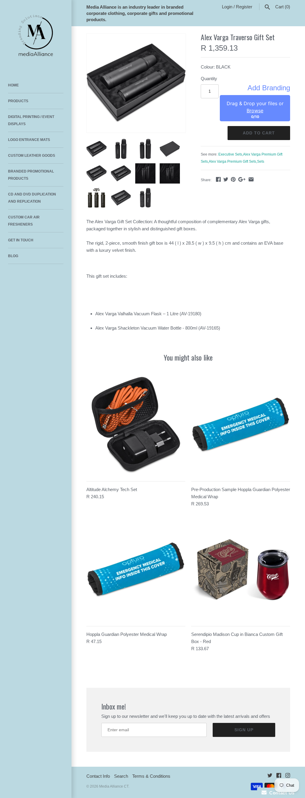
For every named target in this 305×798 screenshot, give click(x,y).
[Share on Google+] (241, 179)
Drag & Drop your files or (255, 107)
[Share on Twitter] (225, 179)
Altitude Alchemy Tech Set (111, 489)
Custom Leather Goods (31, 155)
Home (13, 85)
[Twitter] (269, 776)
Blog (13, 256)
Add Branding (269, 87)
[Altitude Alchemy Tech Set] (135, 425)
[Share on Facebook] (218, 179)
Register (244, 6)
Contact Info (98, 776)
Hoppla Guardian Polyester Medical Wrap (126, 634)
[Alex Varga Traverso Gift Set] (136, 83)
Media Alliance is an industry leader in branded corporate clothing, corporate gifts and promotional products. (139, 13)
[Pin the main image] (233, 179)
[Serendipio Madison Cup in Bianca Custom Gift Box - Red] (240, 570)
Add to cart (259, 133)
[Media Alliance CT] (35, 35)
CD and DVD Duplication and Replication (32, 198)
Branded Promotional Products (31, 175)
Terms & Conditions (151, 776)
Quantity (209, 78)
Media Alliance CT (113, 786)
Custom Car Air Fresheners (24, 220)
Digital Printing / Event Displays (31, 120)
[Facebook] (278, 776)
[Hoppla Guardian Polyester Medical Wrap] (135, 570)
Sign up (243, 729)
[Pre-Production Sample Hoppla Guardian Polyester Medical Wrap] (240, 425)
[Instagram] (287, 776)
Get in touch (20, 240)
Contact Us (281, 792)
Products (18, 101)
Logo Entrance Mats (29, 140)
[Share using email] (251, 179)
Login (227, 6)
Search (121, 776)
